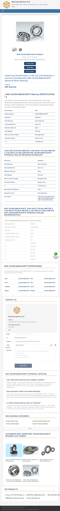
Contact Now (30, 63)
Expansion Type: (9, 193)
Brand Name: (9, 110)
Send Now (23, 366)
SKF (32, 278)
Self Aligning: (9, 121)
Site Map (17, 507)
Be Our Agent (30, 71)
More (30, 428)
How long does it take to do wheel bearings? (23, 391)
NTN (6, 282)
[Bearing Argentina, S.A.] (6, 4)
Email (8, 334)
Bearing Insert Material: (11, 189)
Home (3, 14)
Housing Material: (10, 124)
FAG (32, 282)
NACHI (7, 291)
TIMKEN (7, 287)
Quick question (7, 346)
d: (5, 142)
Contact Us (11, 507)
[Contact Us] (56, 255)
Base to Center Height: (12, 135)
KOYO (32, 287)
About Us (4, 507)
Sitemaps (22, 507)
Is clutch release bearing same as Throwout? (24, 403)
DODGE (33, 291)
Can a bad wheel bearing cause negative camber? (25, 380)
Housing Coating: (10, 138)
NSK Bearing (15, 14)
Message (8, 350)
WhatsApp (30, 67)
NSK (6, 278)
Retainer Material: (10, 128)
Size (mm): (7, 197)
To (7, 337)
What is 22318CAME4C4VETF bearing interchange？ (30, 59)
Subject (8, 341)
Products (8, 14)
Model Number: (9, 114)
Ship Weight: (8, 131)
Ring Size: (8, 117)
